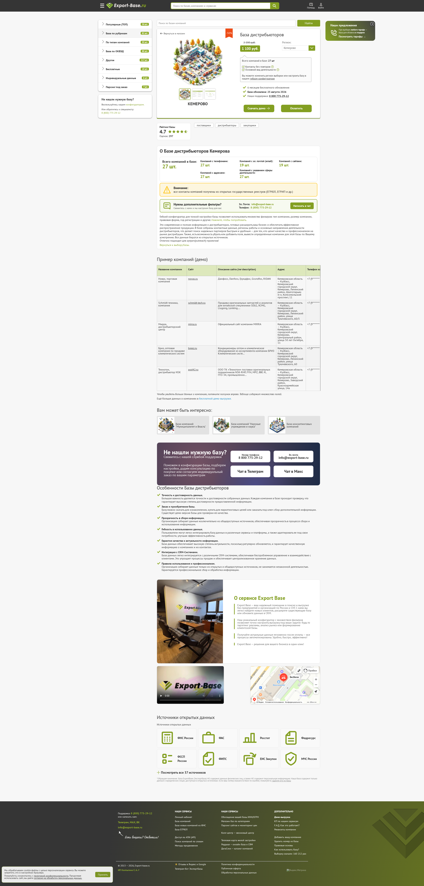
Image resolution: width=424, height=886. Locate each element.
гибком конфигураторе (262, 78)
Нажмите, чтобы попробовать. (229, 220)
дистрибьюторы (227, 125)
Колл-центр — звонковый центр (237, 833)
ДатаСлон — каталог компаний (237, 848)
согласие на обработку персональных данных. (58, 878)
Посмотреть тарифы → (352, 36)
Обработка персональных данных (239, 872)
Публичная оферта (231, 868)
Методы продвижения (186, 845)
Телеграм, (124, 822)
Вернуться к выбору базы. (174, 245)
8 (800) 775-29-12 (111, 112)
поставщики (204, 125)
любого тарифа (358, 29)
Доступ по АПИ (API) (185, 837)
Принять (103, 874)
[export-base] (126, 6)
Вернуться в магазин (174, 33)
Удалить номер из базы (286, 841)
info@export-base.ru (262, 204)
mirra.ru (192, 324)
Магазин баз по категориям (235, 821)
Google (202, 864)
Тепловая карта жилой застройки (238, 840)
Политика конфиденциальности (238, 864)
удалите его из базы (281, 780)
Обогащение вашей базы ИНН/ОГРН (240, 817)
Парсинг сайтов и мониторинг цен (239, 825)
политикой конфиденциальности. (51, 875)
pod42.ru (193, 369)
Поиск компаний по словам (189, 841)
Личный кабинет (183, 817)
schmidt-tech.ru (197, 302)
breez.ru (192, 348)
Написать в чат (302, 205)
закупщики (249, 125)
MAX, (133, 822)
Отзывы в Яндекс (187, 864)
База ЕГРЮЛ (181, 829)
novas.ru (193, 278)
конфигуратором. (135, 104)
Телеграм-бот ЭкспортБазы (189, 869)
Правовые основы (283, 845)
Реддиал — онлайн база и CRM (237, 844)
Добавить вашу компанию (287, 837)
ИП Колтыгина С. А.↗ (128, 870)
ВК (138, 822)
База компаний (182, 821)
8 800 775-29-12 (279, 96)
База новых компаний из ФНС (190, 825)
